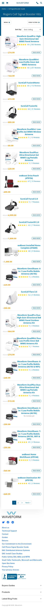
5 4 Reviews (34, 395)
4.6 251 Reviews (34, 68)
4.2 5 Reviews (34, 295)
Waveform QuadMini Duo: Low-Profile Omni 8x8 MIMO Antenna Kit (29, 341)
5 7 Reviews (34, 202)
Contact (5, 534)
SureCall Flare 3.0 (29, 291)
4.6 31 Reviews (34, 109)
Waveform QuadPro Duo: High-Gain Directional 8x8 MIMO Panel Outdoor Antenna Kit (29, 319)
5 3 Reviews (34, 326)
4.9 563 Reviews (34, 44)
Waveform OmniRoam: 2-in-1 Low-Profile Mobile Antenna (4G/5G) (29, 410)
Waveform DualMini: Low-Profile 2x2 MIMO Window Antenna (29, 132)
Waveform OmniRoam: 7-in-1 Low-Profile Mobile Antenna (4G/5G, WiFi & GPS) (29, 435)
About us (5, 528)
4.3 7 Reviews (34, 225)
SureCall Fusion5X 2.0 (29, 222)
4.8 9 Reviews (34, 251)
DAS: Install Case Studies (12, 554)
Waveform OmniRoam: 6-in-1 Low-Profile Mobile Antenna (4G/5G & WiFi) (29, 364)
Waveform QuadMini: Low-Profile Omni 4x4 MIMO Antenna (29, 62)
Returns (5, 541)
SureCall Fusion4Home (29, 82)
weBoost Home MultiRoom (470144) (29, 455)
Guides (5, 537)
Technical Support (9, 531)
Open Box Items (8, 563)
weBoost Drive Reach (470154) (29, 176)
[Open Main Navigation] (3, 3)
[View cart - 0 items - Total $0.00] (7, 3)
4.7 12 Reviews (34, 181)
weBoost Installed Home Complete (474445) (29, 246)
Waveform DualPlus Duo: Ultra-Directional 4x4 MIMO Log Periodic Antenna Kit (29, 389)
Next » (27, 502)
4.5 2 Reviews (34, 442)
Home (4, 9)
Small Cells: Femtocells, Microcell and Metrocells (22, 560)
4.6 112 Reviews (34, 86)
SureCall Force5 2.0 (29, 199)
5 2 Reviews (34, 277)
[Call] (37, 3)
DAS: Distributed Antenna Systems (16, 550)
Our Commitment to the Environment (16, 544)
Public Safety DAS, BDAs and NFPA (16, 557)
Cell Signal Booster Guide (16, 9)
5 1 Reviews (34, 346)
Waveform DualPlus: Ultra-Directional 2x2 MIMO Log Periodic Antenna (29, 156)
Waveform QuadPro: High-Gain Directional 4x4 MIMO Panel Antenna (29, 39)
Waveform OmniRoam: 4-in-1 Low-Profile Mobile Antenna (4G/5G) (29, 271)
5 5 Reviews (34, 163)
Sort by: (18, 29)
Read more (36, 52)
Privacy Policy (7, 566)
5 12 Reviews (34, 137)
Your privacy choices (10, 570)
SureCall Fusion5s (29, 106)
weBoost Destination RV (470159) (29, 479)
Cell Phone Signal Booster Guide (15, 547)
